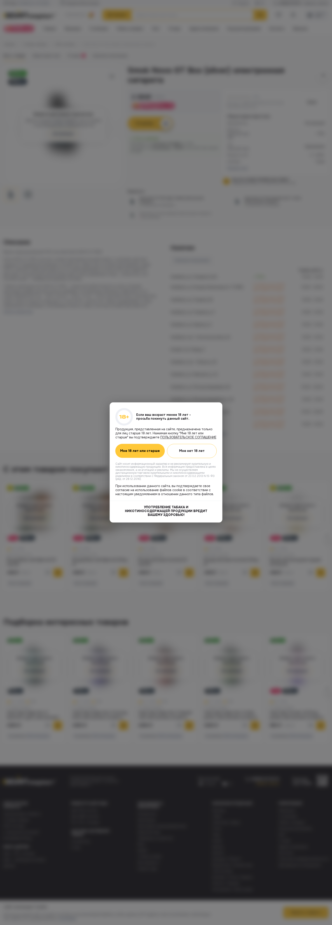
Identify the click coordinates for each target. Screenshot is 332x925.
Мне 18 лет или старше (140, 451)
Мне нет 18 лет (192, 451)
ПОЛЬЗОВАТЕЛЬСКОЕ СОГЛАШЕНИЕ (188, 437)
